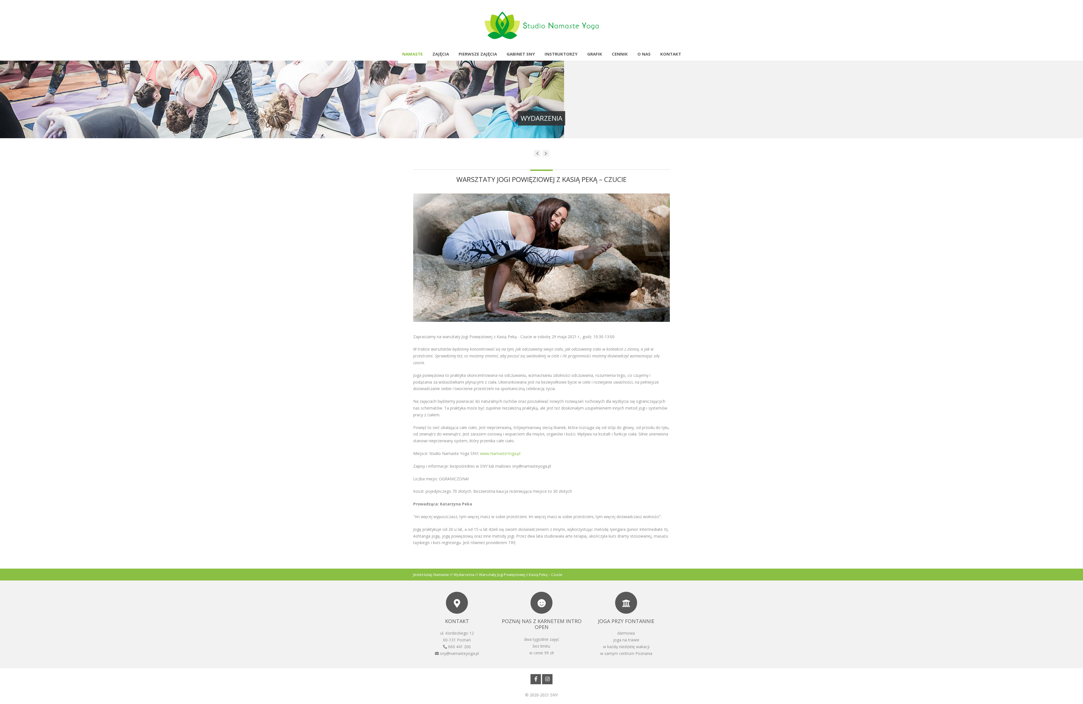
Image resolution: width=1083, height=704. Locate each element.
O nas (644, 54)
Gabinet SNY (521, 54)
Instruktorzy (561, 54)
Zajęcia (440, 54)
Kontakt (670, 54)
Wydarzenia (464, 574)
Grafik (594, 54)
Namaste (412, 54)
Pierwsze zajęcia (478, 54)
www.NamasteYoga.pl (500, 453)
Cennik (620, 54)
